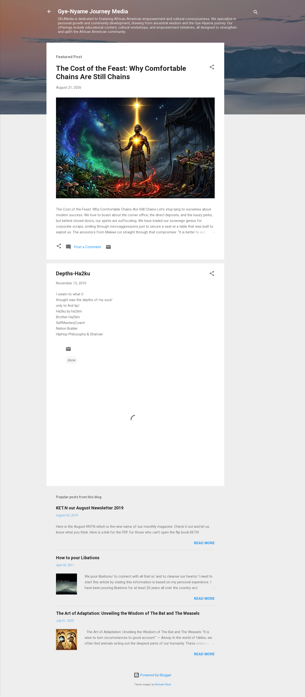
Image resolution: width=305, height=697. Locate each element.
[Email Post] (108, 248)
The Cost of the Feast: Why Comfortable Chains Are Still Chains (121, 72)
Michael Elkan (163, 684)
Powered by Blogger (155, 675)
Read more (204, 543)
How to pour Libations (77, 557)
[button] (212, 68)
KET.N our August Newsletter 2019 (89, 507)
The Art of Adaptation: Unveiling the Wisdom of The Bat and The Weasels (127, 613)
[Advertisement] (243, 114)
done (72, 360)
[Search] (256, 13)
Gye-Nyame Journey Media (93, 11)
